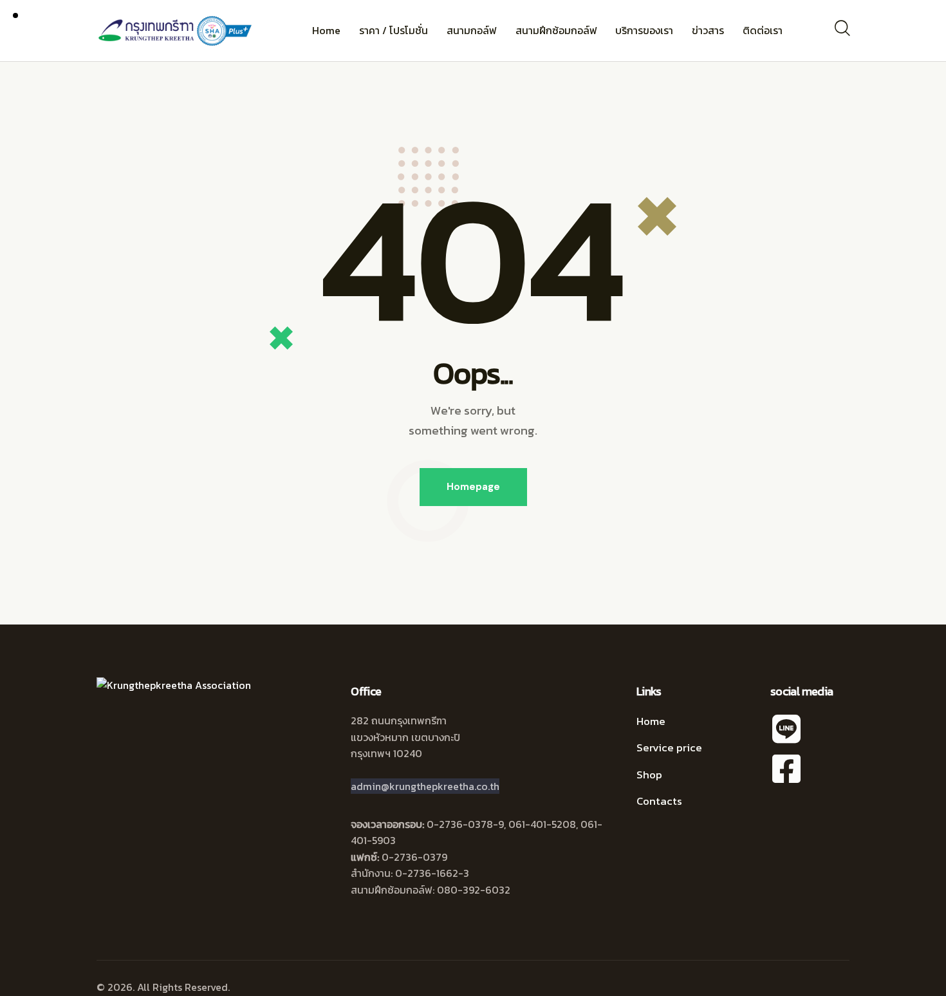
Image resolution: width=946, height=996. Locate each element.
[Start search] (841, 28)
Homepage (473, 486)
